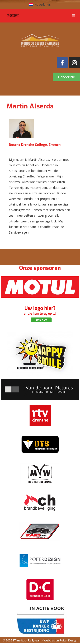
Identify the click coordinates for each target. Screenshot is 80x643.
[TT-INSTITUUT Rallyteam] (12, 16)
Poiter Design (69, 640)
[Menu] (75, 15)
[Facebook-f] (62, 62)
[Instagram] (74, 62)
